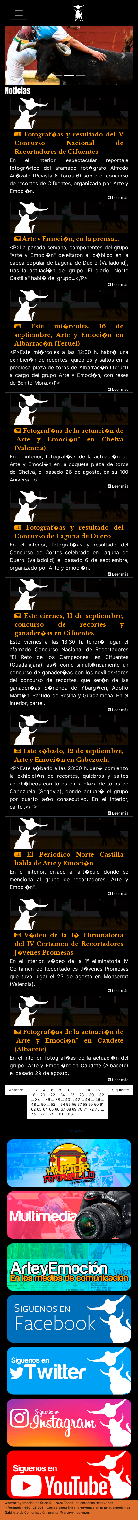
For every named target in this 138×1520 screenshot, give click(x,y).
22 (52, 1094)
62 (33, 1109)
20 (42, 1094)
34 (37, 1099)
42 (77, 1099)
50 (43, 1104)
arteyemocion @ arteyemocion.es (104, 1507)
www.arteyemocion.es (22, 1503)
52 (53, 1104)
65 (51, 1109)
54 (62, 1104)
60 (96, 1104)
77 (42, 1114)
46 (97, 1099)
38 (57, 1099)
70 (80, 1109)
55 (68, 1104)
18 (33, 1094)
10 (68, 1090)
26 (72, 1094)
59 (90, 1104)
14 (88, 1090)
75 (33, 1114)
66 (57, 1109)
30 (91, 1094)
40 (67, 1099)
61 (102, 1104)
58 (85, 1104)
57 (79, 1104)
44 (87, 1099)
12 (78, 1090)
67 (63, 1109)
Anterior (16, 1090)
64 (45, 1109)
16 (98, 1090)
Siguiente (120, 1090)
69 (74, 1109)
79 (52, 1114)
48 (33, 1104)
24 (62, 1094)
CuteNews (76, 1130)
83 (70, 1114)
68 (68, 1109)
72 (91, 1109)
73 (97, 1109)
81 (61, 1114)
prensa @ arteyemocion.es (69, 1512)
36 (47, 1099)
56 (74, 1104)
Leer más (119, 197)
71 (86, 1109)
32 (101, 1094)
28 (81, 1094)
